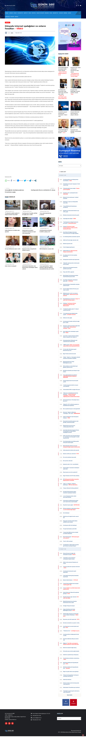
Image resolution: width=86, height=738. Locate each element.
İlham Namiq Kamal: (71, 537)
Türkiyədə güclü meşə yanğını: (71, 189)
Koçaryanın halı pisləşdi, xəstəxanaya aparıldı (76, 131)
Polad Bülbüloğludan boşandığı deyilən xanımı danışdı (63, 71)
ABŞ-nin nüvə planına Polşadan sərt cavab (70, 563)
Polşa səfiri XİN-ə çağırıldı (68, 271)
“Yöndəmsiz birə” (71, 630)
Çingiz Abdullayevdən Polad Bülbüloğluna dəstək (69, 610)
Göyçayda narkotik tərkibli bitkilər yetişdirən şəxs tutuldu (70, 521)
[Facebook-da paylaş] (12, 180)
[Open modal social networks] (35, 180)
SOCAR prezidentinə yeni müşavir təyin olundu (71, 371)
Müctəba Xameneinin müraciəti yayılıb (71, 215)
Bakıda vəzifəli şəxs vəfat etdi (71, 453)
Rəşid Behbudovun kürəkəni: (71, 299)
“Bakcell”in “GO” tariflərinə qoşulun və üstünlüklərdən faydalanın (71, 405)
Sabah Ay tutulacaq (67, 679)
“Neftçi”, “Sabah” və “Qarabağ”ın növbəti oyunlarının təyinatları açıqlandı (71, 358)
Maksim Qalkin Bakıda (70, 580)
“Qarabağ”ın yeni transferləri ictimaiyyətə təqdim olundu (69, 558)
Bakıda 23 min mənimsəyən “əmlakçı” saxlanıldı (71, 198)
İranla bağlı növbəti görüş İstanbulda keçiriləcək (71, 576)
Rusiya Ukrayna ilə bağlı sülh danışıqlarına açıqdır (69, 554)
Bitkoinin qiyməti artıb (67, 243)
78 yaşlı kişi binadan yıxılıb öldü (69, 528)
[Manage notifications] (83, 735)
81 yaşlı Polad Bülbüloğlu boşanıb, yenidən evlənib (75, 92)
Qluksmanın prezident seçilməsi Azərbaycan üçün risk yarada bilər (29, 232)
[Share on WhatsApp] (7, 180)
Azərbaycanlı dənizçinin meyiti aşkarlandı (69, 572)
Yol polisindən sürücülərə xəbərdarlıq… (71, 659)
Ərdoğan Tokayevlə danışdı (69, 605)
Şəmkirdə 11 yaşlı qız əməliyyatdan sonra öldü (70, 202)
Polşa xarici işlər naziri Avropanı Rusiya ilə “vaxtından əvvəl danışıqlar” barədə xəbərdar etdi (71, 437)
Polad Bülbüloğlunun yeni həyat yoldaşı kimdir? (63, 131)
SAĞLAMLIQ (7, 16)
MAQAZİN (12, 16)
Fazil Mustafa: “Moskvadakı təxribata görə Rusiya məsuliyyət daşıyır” (71, 545)
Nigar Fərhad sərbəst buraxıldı (69, 353)
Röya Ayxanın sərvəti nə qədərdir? (70, 472)
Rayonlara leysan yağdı (71, 504)
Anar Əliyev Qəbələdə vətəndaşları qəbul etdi (70, 280)
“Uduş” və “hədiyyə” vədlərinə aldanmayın (70, 484)
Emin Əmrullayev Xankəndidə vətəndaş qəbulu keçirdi (71, 285)
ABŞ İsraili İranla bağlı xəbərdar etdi (70, 240)
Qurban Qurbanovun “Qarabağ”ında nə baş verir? (71, 400)
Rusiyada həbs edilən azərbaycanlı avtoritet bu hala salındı (76, 72)
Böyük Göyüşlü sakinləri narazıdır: (71, 446)
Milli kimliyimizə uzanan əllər (47, 248)
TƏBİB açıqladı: (71, 345)
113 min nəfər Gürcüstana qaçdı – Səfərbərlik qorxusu (70, 350)
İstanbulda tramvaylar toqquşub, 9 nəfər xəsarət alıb (71, 184)
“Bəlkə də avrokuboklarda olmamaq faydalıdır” (71, 394)
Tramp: (71, 588)
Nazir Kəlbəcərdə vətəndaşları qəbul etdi (70, 332)
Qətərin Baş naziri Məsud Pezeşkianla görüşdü (71, 593)
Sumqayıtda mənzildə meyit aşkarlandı (71, 259)
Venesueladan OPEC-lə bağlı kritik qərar (71, 389)
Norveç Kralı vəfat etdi (67, 460)
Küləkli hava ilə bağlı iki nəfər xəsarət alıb (71, 517)
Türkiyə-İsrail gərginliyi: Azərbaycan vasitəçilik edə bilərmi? (71, 676)
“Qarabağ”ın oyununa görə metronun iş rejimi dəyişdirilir (71, 691)
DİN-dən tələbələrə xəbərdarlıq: (71, 509)
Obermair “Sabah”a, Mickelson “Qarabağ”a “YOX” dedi (71, 413)
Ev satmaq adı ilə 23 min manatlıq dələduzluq (70, 256)
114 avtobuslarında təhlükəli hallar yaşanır (70, 314)
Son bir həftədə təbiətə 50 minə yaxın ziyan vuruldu (71, 289)
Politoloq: (69, 304)
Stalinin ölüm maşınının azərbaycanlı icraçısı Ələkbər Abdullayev (70, 615)
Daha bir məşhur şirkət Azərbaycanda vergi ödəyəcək (71, 683)
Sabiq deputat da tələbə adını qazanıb (71, 450)
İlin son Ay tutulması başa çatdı (69, 457)
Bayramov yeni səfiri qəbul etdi (71, 619)
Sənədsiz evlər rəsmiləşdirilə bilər (70, 193)
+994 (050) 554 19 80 (36, 715)
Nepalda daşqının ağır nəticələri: (71, 597)
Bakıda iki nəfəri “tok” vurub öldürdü (70, 464)
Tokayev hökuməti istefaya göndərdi (70, 488)
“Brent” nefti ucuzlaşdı (68, 541)
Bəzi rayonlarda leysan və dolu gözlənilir (71, 408)
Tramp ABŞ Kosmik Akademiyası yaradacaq (70, 207)
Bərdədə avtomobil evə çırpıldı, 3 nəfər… (71, 622)
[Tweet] (26, 180)
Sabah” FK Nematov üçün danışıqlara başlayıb (71, 417)
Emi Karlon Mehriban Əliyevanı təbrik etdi (71, 639)
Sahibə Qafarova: (70, 251)
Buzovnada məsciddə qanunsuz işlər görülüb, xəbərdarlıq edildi (71, 422)
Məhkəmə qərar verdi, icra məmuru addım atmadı (70, 294)
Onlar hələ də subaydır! (10, 266)
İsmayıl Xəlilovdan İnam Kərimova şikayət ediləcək (75, 113)
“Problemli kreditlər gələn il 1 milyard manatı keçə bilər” (71, 309)
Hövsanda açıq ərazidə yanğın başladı (71, 651)
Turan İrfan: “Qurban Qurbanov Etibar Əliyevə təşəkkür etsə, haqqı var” (71, 336)
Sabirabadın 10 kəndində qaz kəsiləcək (71, 687)
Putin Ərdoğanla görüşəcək (69, 247)
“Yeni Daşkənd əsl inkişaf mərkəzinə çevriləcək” (70, 223)
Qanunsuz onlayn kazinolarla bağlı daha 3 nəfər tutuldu (71, 327)
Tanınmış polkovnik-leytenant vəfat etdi (71, 567)
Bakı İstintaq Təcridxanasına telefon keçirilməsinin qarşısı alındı (70, 276)
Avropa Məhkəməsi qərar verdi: (12, 248)
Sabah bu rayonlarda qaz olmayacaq (70, 654)
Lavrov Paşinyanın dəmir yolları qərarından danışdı (69, 497)
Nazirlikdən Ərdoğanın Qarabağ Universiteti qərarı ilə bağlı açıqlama (70, 233)
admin (12, 32)
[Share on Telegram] (31, 180)
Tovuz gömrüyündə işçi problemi (70, 376)
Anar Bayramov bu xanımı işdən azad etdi (71, 627)
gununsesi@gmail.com (36, 717)
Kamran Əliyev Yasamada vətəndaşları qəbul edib (71, 468)
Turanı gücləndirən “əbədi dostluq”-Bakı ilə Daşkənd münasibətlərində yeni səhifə (47, 267)
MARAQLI (16, 16)
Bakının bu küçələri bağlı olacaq (69, 647)
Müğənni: (71, 644)
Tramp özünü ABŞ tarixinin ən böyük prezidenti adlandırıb (70, 533)
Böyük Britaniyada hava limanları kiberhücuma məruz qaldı (70, 602)
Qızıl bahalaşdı (66, 512)
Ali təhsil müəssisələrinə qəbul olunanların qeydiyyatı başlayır (69, 492)
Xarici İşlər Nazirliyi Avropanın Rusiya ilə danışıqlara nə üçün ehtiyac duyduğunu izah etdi (71, 431)
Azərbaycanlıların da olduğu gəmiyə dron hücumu (70, 180)
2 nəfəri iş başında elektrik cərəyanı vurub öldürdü (70, 386)
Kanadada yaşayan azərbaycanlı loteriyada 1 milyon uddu (62, 114)
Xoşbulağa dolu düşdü (69, 218)
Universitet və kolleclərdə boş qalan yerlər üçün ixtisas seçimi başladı (70, 501)
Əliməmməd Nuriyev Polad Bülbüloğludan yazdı (68, 362)
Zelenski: (70, 227)
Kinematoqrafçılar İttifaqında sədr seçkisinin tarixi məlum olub (70, 341)
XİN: (71, 480)
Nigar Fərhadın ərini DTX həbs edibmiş (71, 475)
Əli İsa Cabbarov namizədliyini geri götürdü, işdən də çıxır (70, 367)
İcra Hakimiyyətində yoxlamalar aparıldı (71, 236)
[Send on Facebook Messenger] (20, 180)
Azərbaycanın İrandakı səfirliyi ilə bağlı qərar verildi (71, 322)
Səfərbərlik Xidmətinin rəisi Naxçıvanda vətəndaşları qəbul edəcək (30, 267)
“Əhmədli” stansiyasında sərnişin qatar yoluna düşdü (71, 264)
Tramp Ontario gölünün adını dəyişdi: (71, 584)
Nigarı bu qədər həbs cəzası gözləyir (71, 671)
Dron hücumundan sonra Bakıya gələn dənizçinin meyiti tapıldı (71, 442)
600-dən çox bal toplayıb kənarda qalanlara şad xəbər (70, 268)
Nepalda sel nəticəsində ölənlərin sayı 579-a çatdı (71, 211)
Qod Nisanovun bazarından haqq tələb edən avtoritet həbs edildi (63, 94)
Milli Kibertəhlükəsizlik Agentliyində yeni (70, 663)
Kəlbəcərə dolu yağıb (67, 317)
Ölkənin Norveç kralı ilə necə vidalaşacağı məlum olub (69, 426)
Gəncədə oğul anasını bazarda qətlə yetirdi (70, 381)
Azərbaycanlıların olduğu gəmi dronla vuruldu (71, 635)
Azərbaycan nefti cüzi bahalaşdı (70, 525)
